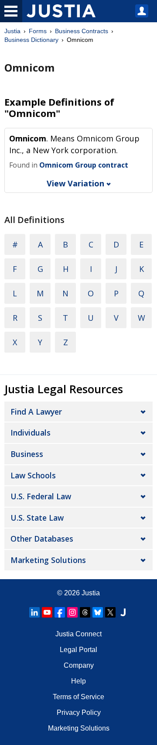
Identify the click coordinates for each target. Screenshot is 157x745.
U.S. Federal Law (40, 496)
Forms (38, 30)
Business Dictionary (31, 39)
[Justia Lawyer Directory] (123, 612)
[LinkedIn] (34, 612)
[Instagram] (72, 612)
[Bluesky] (97, 612)
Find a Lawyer (36, 411)
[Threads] (85, 612)
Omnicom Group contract (83, 165)
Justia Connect (78, 634)
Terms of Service (78, 696)
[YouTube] (47, 612)
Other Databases (41, 538)
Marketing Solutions (48, 560)
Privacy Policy (79, 712)
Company (79, 665)
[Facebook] (60, 612)
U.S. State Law (37, 517)
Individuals (30, 432)
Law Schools (33, 475)
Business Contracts (81, 30)
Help (78, 681)
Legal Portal (78, 649)
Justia (12, 30)
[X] (110, 612)
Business (26, 454)
